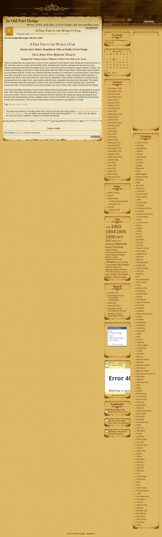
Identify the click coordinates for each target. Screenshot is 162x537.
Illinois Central (112, 257)
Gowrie (139, 297)
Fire (138, 277)
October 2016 (114, 105)
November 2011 (115, 151)
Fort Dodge (119, 338)
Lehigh (139, 351)
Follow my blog (117, 344)
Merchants (58, 34)
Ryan (117, 272)
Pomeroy (140, 402)
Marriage (140, 362)
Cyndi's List (113, 293)
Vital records (141, 505)
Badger (139, 165)
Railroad (66, 34)
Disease (139, 242)
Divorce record (142, 248)
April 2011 (112, 171)
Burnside (140, 185)
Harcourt (140, 305)
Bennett (121, 244)
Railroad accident (144, 411)
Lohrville (140, 354)
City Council (141, 197)
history (111, 338)
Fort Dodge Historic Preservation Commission (116, 297)
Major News (59, 14)
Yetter (138, 525)
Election (139, 260)
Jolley (138, 334)
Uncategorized (142, 496)
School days (141, 439)
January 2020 (114, 94)
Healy (122, 254)
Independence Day (114, 259)
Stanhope (140, 459)
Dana (138, 225)
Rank (112, 272)
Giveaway (140, 291)
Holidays (140, 311)
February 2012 (114, 143)
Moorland (140, 376)
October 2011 (113, 154)
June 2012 (112, 131)
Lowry (108, 265)
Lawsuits (140, 342)
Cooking (140, 211)
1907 (119, 237)
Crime (139, 220)
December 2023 (115, 88)
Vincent (139, 502)
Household (141, 322)
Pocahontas (141, 396)
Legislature (141, 348)
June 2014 (112, 111)
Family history (142, 268)
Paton (138, 388)
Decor (139, 234)
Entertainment (47, 34)
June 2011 (112, 165)
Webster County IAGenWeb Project (116, 315)
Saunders (124, 272)
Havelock (140, 308)
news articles (114, 340)
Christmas (118, 247)
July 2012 (112, 128)
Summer (140, 468)
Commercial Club (143, 208)
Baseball (140, 168)
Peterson (123, 270)
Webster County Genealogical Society (117, 309)
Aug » (114, 73)
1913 (114, 241)
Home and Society (144, 314)
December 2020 (115, 91)
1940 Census (75, 14)
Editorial (139, 257)
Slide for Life (114, 204)
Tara (138, 473)
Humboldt (140, 325)
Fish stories (141, 282)
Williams (110, 277)
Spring (139, 456)
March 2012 (113, 140)
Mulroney (117, 267)
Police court (141, 399)
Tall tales (140, 471)
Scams (139, 434)
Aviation (139, 163)
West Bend (141, 513)
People (45, 14)
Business (140, 188)
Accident (140, 145)
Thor (138, 485)
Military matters (142, 371)
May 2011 (112, 168)
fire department (142, 279)
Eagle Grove (141, 254)
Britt (138, 182)
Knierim (139, 339)
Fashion (139, 274)
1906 (110, 236)
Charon (24, 104)
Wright (123, 277)
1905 (121, 231)
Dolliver (114, 250)
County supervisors (144, 214)
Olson (116, 269)
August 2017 (113, 100)
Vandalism (140, 499)
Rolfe (138, 425)
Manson (139, 357)
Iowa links (112, 303)
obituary (139, 379)
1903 (116, 226)
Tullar (119, 274)
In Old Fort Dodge (22, 21)
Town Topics (141, 488)
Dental (139, 237)
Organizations (142, 382)
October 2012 (114, 125)
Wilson (117, 277)
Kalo (138, 337)
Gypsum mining (143, 302)
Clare (138, 200)
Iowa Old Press (114, 306)
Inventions (140, 331)
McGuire (109, 267)
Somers (139, 448)
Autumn (139, 160)
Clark (108, 250)
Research (140, 416)
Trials (138, 493)
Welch (125, 274)
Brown (109, 247)
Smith (113, 274)
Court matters (142, 217)
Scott (108, 274)
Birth (138, 171)
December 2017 (115, 97)
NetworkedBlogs (114, 328)
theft (138, 482)
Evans (120, 252)
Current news (142, 222)
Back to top (95, 137)
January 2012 (114, 145)
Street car (140, 465)
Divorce (139, 245)
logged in (20, 133)
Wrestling (140, 522)
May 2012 (112, 134)
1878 (108, 227)
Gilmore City (141, 288)
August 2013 (113, 117)
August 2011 (113, 160)
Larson (124, 262)
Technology (141, 476)
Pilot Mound (141, 394)
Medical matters (143, 365)
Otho (138, 385)
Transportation (142, 491)
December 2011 (115, 148)
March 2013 (113, 120)
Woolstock (140, 516)
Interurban (140, 328)
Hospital (139, 319)
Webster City (141, 511)
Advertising (37, 34)
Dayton (139, 228)
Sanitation (140, 431)
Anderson (110, 244)
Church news (142, 194)
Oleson (109, 269)
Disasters (140, 240)
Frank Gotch (114, 210)
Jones (118, 262)
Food (138, 285)
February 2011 (114, 177)
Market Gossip (142, 359)
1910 (108, 240)
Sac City (139, 428)
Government (141, 294)
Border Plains (142, 177)
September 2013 (115, 114)
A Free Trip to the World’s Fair (58, 31)
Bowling (139, 180)
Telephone (141, 479)
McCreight (123, 264)
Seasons (140, 442)
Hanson (114, 255)
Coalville (140, 205)
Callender (140, 191)
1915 (119, 241)
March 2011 (113, 174)
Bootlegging (141, 174)
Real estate (141, 414)
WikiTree (122, 395)
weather (139, 508)
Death (139, 231)
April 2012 (112, 137)
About (34, 14)
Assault (139, 154)
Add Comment (91, 28)
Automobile (141, 157)
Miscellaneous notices (146, 374)
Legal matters (142, 345)
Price (108, 272)
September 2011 (115, 157)
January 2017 (114, 103)
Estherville (140, 265)
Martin (114, 265)
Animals (139, 151)
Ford (125, 252)
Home (23, 14)
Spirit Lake (141, 451)
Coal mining (141, 202)
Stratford (140, 462)
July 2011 (112, 163)
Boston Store (14, 104)
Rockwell (140, 419)
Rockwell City (142, 422)
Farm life (140, 271)
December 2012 (115, 123)
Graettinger (141, 299)
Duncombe (111, 252)
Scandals (140, 436)
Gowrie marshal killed (118, 201)
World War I (141, 519)
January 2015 (114, 108)
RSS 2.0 (74, 113)
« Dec (108, 73)
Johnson (110, 261)
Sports (139, 454)
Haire (108, 255)
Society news (142, 445)
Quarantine (141, 405)
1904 (111, 231)
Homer (139, 317)
